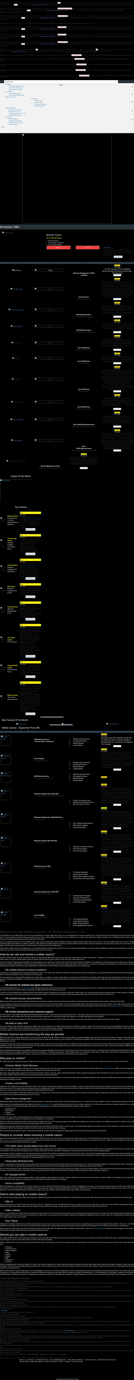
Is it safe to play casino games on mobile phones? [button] (14, 1299)
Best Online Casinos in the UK (106, 1360)
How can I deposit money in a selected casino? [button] (13, 1288)
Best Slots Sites (39, 106)
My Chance (11, 586)
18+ (26, 1366)
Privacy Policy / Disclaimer (75, 1360)
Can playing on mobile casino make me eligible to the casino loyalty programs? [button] (22, 1323)
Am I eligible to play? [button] (6, 1343)
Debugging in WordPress (40, 5)
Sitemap (67, 1361)
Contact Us (30, 1360)
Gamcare (80, 1366)
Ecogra (58, 1366)
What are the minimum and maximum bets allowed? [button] (15, 1339)
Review (88, 247)
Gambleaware (40, 1366)
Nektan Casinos (13, 124)
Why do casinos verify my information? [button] (11, 1349)
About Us (22, 1360)
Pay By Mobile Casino (15, 115)
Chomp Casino (12, 565)
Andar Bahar (35, 1354)
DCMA (68, 1373)
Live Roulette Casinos (41, 1360)
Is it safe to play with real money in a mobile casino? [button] (15, 1285)
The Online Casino (11, 639)
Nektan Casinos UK (10, 97)
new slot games (70, 1330)
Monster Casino (53, 234)
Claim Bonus (118, 257)
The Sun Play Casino (12, 539)
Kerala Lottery (44, 1354)
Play (21, 513)
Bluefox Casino (12, 695)
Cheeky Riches (12, 607)
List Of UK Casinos (90, 1360)
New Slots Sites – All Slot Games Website (31, 1361)
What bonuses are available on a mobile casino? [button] (14, 1305)
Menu (3, 127)
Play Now (58, 247)
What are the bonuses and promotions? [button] (11, 1294)
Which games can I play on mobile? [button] (10, 1329)
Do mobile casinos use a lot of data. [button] (10, 1334)
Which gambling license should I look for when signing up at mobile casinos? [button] (22, 1281)
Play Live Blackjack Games (58, 1360)
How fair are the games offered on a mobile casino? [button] (15, 1319)
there (64, 1354)
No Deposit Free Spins (15, 90)
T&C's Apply (107, 247)
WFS (104, 1366)
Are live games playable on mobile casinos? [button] (12, 1316)
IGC (88, 1366)
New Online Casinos (51, 1361)
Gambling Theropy (71, 1366)
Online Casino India (77, 1361)
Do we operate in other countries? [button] (10, 1352)
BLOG (61, 1361)
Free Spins (4, 1310)
